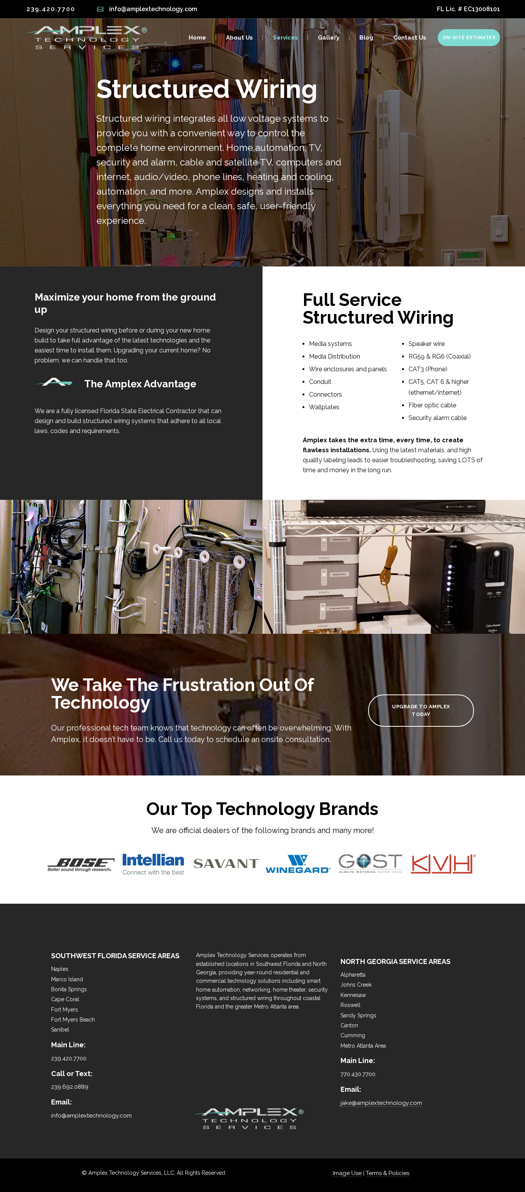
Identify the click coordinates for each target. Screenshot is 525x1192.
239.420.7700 (51, 9)
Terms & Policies (387, 1173)
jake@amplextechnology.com (381, 1102)
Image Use (347, 1173)
